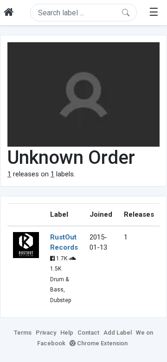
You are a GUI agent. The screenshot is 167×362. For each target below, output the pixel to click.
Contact (88, 332)
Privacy (46, 332)
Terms (23, 332)
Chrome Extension (102, 343)
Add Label (117, 332)
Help (66, 332)
